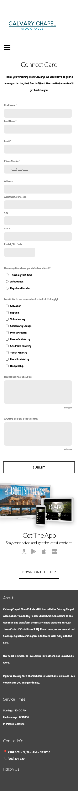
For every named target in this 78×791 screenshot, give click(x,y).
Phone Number (11, 161)
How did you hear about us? (18, 377)
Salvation (15, 306)
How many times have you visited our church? (27, 268)
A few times (16, 281)
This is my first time (21, 275)
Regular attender (20, 288)
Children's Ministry (20, 346)
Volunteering (17, 319)
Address (8, 181)
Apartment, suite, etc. (15, 197)
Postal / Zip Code (13, 244)
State (7, 228)
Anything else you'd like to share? (21, 418)
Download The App (39, 572)
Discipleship (17, 366)
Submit (39, 467)
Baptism (15, 312)
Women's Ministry (20, 339)
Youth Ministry (18, 352)
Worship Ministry (19, 359)
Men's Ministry (18, 332)
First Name (9, 105)
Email (6, 141)
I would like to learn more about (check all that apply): (31, 299)
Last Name (9, 121)
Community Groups (20, 326)
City (6, 212)
